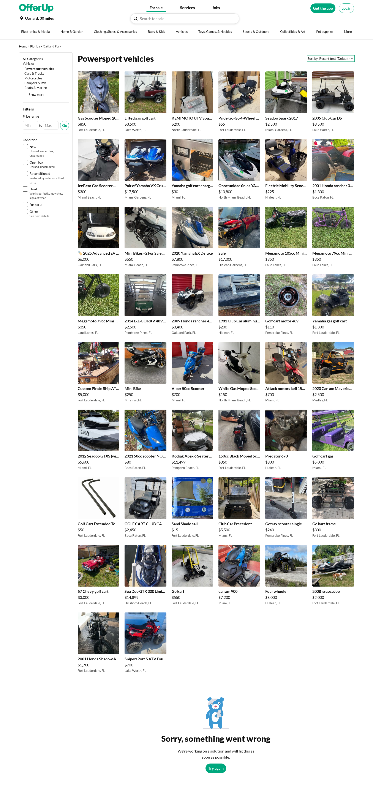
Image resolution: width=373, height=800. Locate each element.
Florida (35, 46)
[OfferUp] (36, 8)
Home (23, 46)
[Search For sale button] (135, 18)
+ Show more (35, 94)
